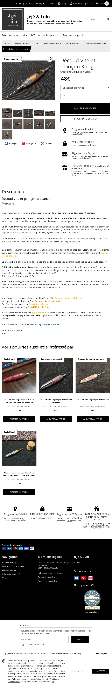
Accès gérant (103, 653)
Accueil (7, 43)
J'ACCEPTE (101, 671)
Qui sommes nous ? (11, 574)
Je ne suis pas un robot (34, 644)
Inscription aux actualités (13, 566)
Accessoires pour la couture (26, 43)
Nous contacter (9, 570)
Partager (12, 143)
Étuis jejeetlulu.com (39, 304)
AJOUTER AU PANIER (85, 108)
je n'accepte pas (77, 671)
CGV (5, 578)
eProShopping (75, 653)
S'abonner (80, 639)
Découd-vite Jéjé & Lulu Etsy (49, 301)
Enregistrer (31, 143)
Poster (48, 143)
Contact (51, 3)
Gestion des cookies (46, 577)
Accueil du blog (9, 562)
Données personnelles (47, 581)
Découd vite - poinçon (52, 43)
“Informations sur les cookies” (24, 679)
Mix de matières (72, 43)
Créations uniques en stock (95, 43)
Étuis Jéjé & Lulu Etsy (38, 307)
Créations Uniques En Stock (75, 71)
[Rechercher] (108, 19)
